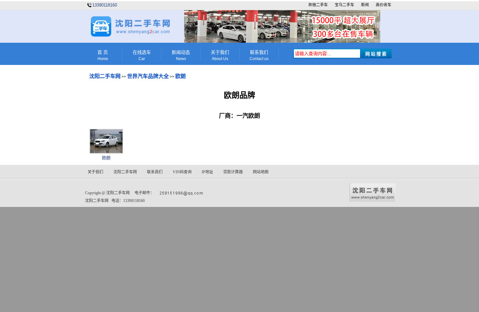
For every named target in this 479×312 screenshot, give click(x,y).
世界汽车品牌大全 (148, 76)
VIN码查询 (182, 172)
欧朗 (180, 76)
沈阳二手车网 (105, 76)
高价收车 (383, 5)
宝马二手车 (344, 5)
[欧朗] (106, 152)
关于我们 (220, 55)
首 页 (102, 55)
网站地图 (261, 172)
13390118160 (104, 5)
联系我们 (259, 55)
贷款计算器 (233, 172)
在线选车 (142, 55)
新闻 (365, 5)
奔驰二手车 (318, 5)
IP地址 (207, 172)
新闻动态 (181, 55)
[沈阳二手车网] (129, 35)
